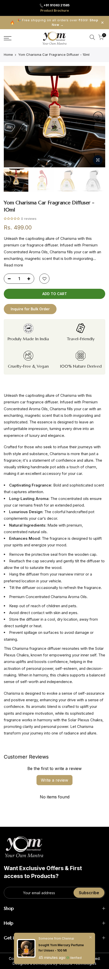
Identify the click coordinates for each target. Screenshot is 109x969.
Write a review (54, 780)
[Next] (98, 117)
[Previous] (11, 117)
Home (8, 54)
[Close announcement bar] (102, 22)
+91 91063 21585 (56, 5)
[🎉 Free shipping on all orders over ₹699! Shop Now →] (54, 22)
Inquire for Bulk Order (30, 309)
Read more (13, 265)
